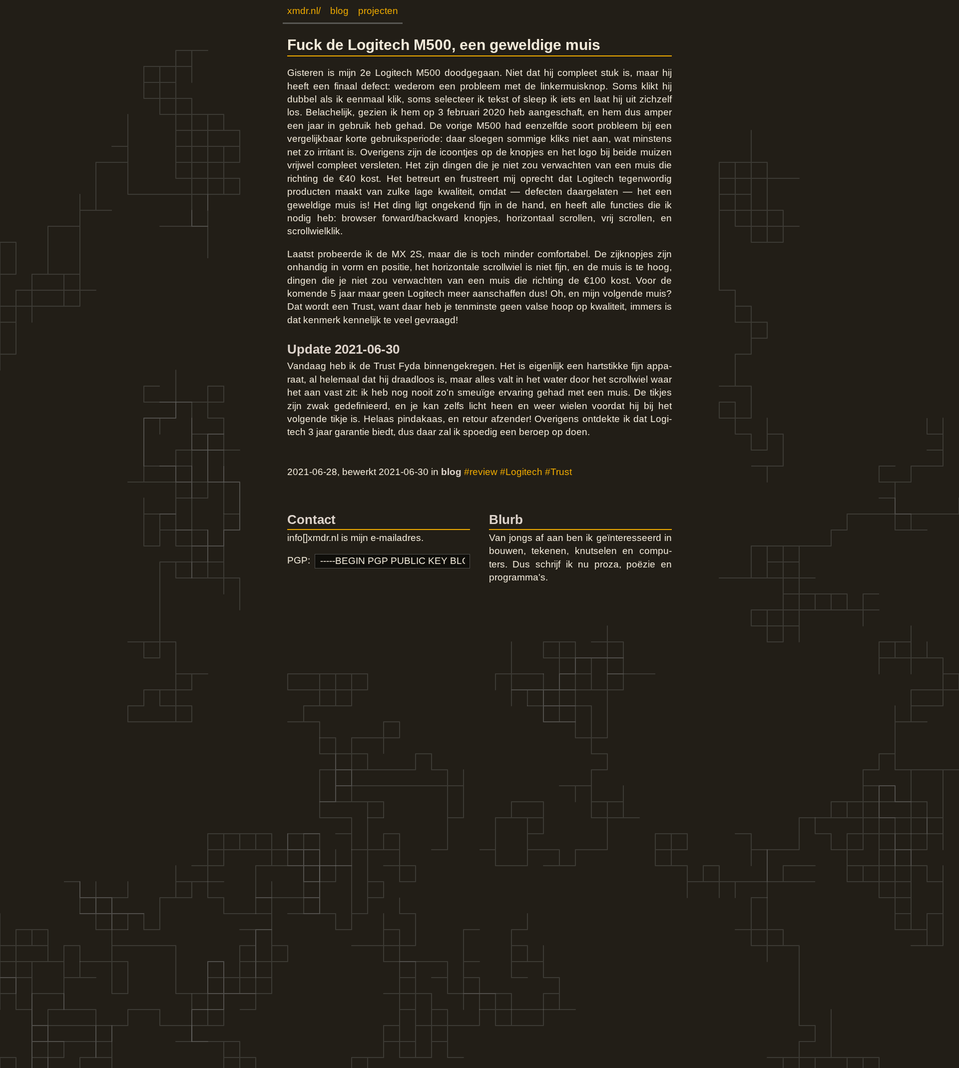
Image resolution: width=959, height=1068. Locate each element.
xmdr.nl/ (304, 10)
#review (480, 472)
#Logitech (521, 472)
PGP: (298, 560)
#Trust (558, 472)
